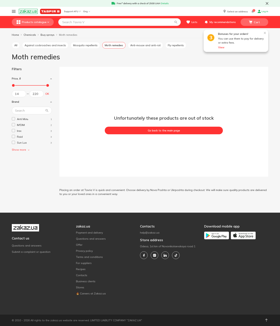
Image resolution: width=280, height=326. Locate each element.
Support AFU (71, 11)
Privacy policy (84, 251)
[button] (235, 11)
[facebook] (144, 255)
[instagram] (154, 255)
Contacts (81, 275)
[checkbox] (13, 118)
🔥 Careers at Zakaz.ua (91, 293)
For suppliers (84, 263)
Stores (80, 287)
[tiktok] (176, 255)
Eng (85, 11)
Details (165, 3)
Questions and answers (27, 245)
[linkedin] (165, 255)
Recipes (81, 269)
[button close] (267, 3)
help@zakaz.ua (149, 232)
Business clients (85, 281)
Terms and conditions (89, 257)
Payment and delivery (89, 232)
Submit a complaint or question (31, 252)
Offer (79, 244)
